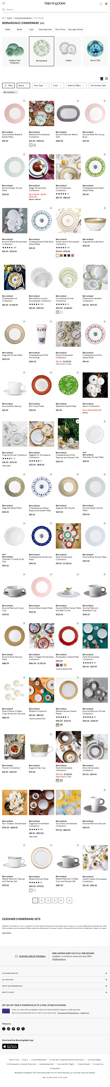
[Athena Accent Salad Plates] (68, 690)
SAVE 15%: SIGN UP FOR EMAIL (32, 957)
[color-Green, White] (30, 145)
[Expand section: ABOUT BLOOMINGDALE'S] (55, 986)
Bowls (19, 29)
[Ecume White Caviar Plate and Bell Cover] (68, 587)
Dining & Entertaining (23, 18)
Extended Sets (45, 29)
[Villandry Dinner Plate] (95, 434)
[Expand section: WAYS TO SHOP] (55, 992)
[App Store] (10, 1046)
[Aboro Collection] (95, 385)
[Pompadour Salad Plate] (68, 636)
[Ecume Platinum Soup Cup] (14, 587)
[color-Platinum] (61, 725)
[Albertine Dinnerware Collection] (41, 113)
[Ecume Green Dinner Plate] (14, 167)
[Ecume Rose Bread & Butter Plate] (14, 113)
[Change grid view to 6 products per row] (106, 78)
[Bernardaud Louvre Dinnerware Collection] (41, 277)
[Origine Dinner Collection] (14, 434)
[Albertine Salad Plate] (68, 385)
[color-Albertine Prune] (34, 145)
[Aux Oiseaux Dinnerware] (14, 803)
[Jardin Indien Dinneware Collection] (95, 858)
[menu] (3, 3)
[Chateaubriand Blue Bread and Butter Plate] (41, 487)
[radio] (30, 145)
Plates (8, 29)
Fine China (60, 29)
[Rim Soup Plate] (41, 385)
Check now (84, 1013)
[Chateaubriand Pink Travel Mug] (41, 334)
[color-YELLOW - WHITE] (61, 312)
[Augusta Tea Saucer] (68, 487)
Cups (31, 29)
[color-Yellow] (65, 665)
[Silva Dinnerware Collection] (95, 747)
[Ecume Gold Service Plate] (14, 636)
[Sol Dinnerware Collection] (68, 167)
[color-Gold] (57, 725)
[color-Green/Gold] (57, 312)
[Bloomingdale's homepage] (3, 18)
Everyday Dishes (75, 29)
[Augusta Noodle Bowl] (95, 221)
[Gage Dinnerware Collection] (41, 167)
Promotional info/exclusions (68, 1013)
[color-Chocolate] (65, 255)
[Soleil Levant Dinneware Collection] (68, 221)
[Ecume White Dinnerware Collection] (14, 221)
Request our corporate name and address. (79, 1073)
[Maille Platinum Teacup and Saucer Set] (14, 858)
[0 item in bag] (106, 3)
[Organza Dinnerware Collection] (41, 803)
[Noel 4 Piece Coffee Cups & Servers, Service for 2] (14, 690)
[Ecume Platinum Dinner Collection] (95, 690)
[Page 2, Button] (74, 900)
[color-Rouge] (57, 665)
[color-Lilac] (72, 255)
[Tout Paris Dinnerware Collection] (68, 803)
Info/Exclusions (59, 960)
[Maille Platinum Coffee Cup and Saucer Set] (68, 858)
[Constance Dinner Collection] (68, 277)
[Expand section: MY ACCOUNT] (55, 980)
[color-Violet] (68, 255)
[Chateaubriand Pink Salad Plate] (95, 334)
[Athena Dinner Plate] (41, 858)
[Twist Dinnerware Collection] (95, 636)
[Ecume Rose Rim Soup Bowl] (95, 113)
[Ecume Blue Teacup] (14, 385)
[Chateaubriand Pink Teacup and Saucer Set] (68, 434)
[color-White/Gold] (57, 255)
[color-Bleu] (61, 665)
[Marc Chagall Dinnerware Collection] (41, 636)
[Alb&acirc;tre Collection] (41, 690)
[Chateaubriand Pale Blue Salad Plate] (41, 221)
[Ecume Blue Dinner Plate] (95, 536)
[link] (14, 136)
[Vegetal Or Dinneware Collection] (41, 434)
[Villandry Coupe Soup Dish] (14, 536)
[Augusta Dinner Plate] (14, 334)
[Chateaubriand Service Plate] (41, 536)
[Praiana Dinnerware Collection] (95, 277)
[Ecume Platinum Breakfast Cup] (95, 587)
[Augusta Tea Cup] (41, 747)
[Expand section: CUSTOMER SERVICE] (55, 974)
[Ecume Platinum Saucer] (95, 803)
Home (9, 18)
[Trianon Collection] (14, 747)
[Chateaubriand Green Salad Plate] (95, 167)
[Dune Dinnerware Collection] (68, 334)
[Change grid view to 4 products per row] (101, 79)
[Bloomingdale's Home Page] (55, 3)
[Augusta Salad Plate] (14, 487)
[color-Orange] (61, 255)
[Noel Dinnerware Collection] (68, 536)
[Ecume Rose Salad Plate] (41, 587)
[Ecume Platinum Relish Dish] (68, 113)
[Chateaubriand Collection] (14, 277)
